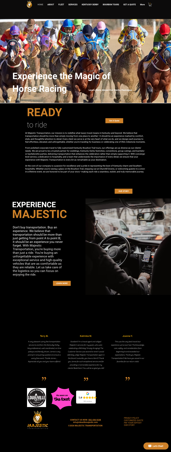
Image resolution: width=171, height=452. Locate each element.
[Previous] (14, 61)
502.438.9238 (94, 420)
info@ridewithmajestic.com (85, 422)
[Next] (156, 61)
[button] (150, 4)
